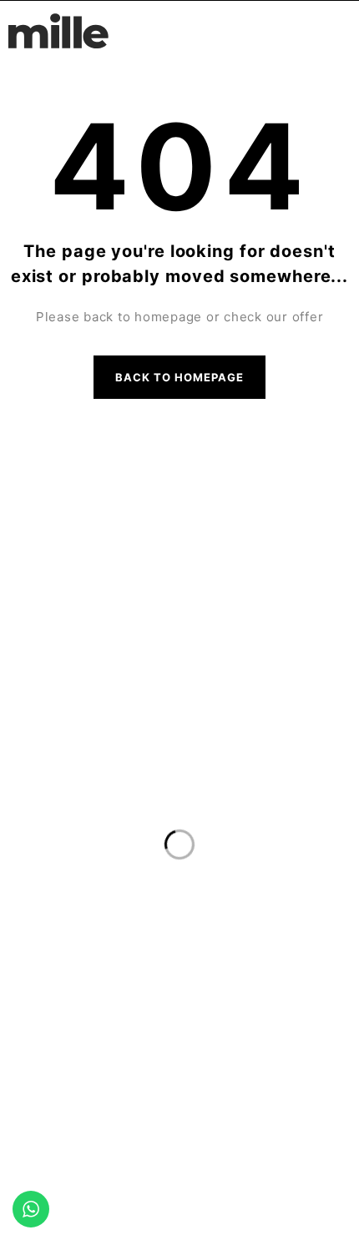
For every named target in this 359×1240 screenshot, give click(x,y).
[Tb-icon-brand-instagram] (196, 511)
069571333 (180, 728)
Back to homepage (180, 377)
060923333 (179, 695)
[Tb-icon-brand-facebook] (163, 511)
